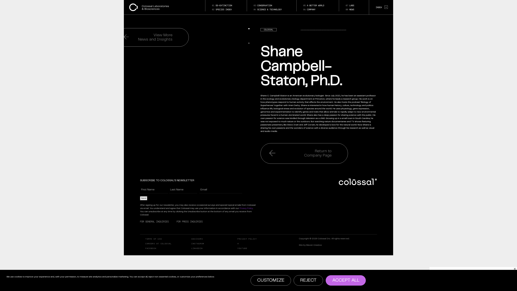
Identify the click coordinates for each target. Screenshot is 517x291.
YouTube (242, 248)
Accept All (345, 280)
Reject (308, 280)
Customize (270, 280)
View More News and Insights (155, 37)
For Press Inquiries (190, 221)
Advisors (197, 239)
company (309, 9)
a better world (313, 5)
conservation (263, 5)
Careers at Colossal (158, 244)
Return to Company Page (318, 153)
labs (350, 5)
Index (381, 7)
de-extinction (222, 5)
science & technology (268, 9)
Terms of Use (153, 239)
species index (222, 9)
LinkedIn (197, 248)
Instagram (197, 244)
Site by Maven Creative (310, 245)
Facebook (151, 248)
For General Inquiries (154, 221)
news (350, 9)
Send (143, 198)
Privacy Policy (246, 208)
